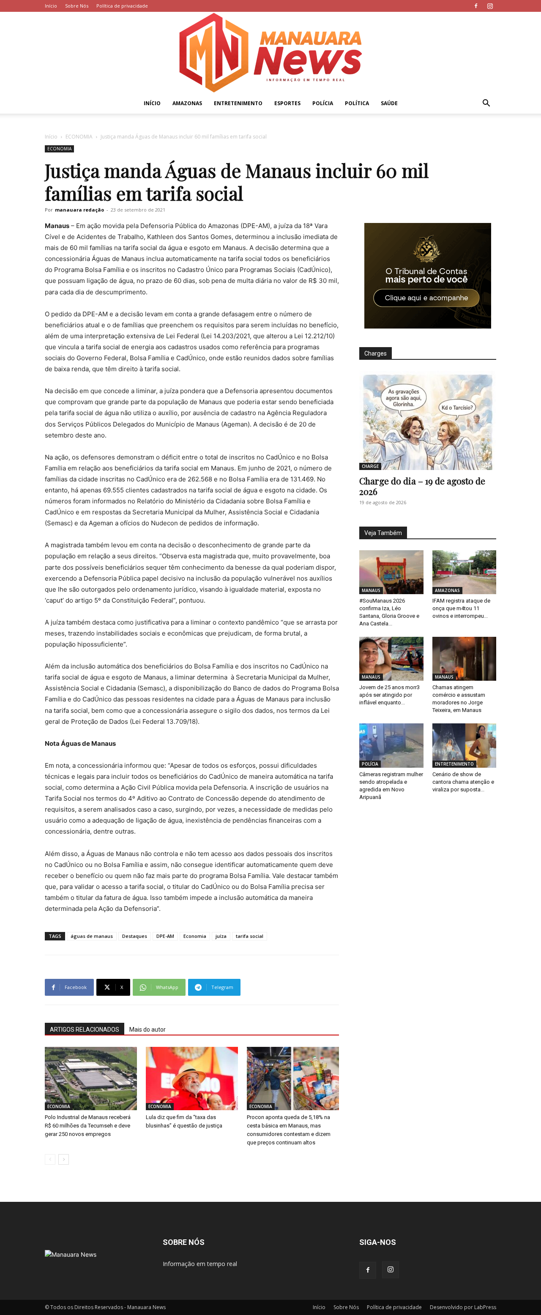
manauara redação (79, 209)
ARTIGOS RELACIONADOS (84, 1029)
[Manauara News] (270, 52)
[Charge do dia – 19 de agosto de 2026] (427, 420)
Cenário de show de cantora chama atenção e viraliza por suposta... (463, 782)
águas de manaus (92, 936)
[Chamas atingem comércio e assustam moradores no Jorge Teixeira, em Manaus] (464, 659)
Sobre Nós (76, 6)
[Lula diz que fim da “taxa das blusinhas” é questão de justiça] (192, 1078)
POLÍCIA (322, 103)
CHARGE (370, 466)
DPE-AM (165, 936)
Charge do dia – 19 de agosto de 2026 (422, 486)
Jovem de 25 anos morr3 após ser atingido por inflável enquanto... (389, 695)
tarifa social (249, 936)
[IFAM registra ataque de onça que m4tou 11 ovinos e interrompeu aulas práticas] (464, 572)
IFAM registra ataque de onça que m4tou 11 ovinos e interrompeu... (461, 608)
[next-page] (63, 1159)
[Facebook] (476, 6)
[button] (486, 104)
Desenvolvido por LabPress (463, 1307)
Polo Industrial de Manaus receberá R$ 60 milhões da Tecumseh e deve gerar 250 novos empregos (88, 1125)
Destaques (134, 936)
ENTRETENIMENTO (238, 103)
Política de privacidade (122, 6)
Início (51, 6)
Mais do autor (147, 1029)
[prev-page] (50, 1159)
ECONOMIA (79, 136)
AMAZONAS (187, 103)
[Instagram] (490, 6)
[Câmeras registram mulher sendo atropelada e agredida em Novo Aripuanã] (391, 745)
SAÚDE (389, 103)
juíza (221, 936)
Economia (194, 936)
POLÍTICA (357, 103)
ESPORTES (287, 103)
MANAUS (371, 590)
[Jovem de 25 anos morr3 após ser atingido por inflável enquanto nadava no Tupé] (391, 659)
